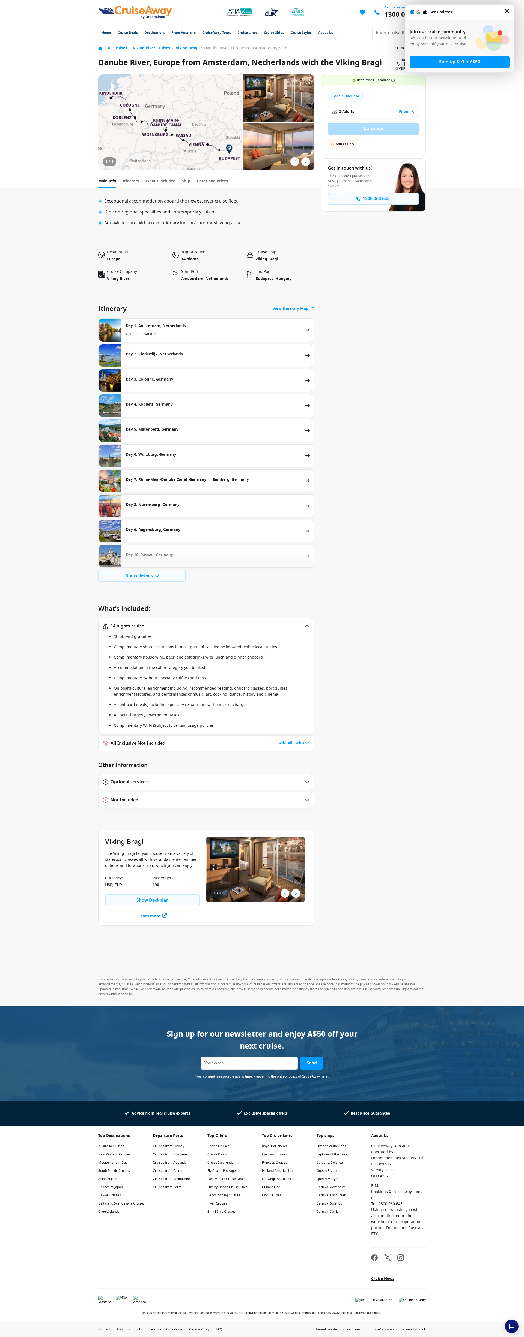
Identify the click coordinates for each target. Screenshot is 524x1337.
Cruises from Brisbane (170, 1154)
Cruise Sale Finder (221, 1162)
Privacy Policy (199, 1329)
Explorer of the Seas (332, 1154)
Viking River (118, 279)
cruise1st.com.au (384, 1329)
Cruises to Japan (110, 1187)
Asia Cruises (107, 1178)
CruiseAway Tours (216, 32)
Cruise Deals (128, 32)
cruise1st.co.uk (414, 1329)
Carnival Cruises (274, 1154)
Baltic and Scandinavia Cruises (121, 1203)
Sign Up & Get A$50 (459, 62)
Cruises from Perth (167, 1187)
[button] (206, 626)
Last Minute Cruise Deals (226, 1178)
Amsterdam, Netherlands (205, 279)
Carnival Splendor (330, 1203)
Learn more (149, 916)
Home (106, 32)
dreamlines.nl (353, 1329)
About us (123, 1329)
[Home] (100, 48)
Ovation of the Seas (331, 1146)
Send (311, 1063)
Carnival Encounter (331, 1195)
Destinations (154, 32)
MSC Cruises (271, 1195)
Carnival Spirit (327, 1211)
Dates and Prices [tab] (212, 181)
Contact (104, 1329)
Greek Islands (108, 1211)
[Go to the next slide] (305, 161)
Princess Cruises (274, 1162)
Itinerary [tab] (131, 181)
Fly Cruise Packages (222, 1170)
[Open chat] (512, 1326)
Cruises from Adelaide (170, 1162)
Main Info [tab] (107, 181)
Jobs (139, 1329)
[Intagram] (400, 1258)
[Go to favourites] (362, 12)
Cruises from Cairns (168, 1170)
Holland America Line (278, 1170)
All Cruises (117, 48)
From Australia (184, 32)
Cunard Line (271, 1187)
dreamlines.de (326, 1329)
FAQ (219, 1329)
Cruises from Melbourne (171, 1178)
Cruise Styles (301, 32)
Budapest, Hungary (273, 279)
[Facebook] (374, 1258)
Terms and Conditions (165, 1329)
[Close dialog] (507, 12)
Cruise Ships (274, 32)
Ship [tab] (186, 181)
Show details (139, 575)
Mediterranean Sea (113, 1162)
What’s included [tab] (160, 181)
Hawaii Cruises (109, 1195)
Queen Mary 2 (327, 1178)
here (324, 1076)
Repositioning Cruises (223, 1195)
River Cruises (217, 1203)
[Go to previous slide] (294, 161)
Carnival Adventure (331, 1187)
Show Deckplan (152, 900)
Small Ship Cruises (221, 1211)
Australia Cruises (111, 1146)
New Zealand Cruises (114, 1154)
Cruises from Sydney (168, 1146)
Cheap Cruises (218, 1146)
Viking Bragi (187, 48)
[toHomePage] (135, 12)
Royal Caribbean (274, 1146)
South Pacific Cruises (114, 1170)
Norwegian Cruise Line (279, 1178)
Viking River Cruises (151, 48)
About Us (325, 32)
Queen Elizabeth (329, 1170)
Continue (373, 128)
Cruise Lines (247, 32)
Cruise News (382, 1279)
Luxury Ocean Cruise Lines (227, 1187)
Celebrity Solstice (330, 1162)
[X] (387, 1258)
